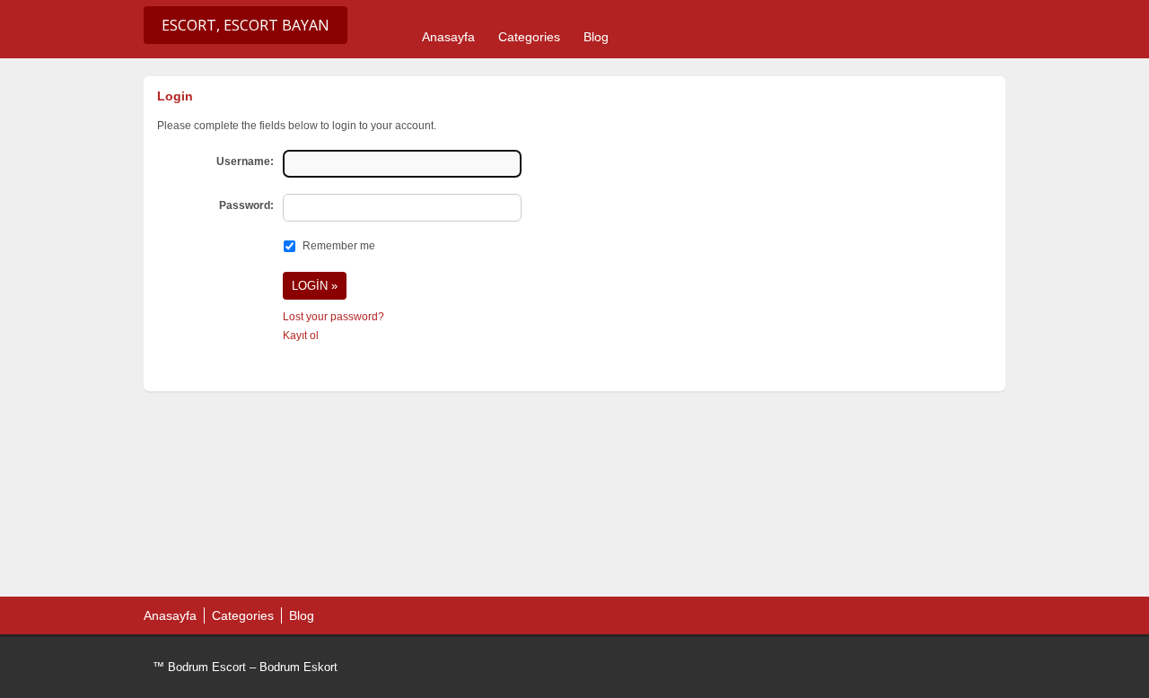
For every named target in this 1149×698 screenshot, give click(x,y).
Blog (596, 37)
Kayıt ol (301, 335)
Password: (246, 205)
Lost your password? (333, 316)
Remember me (339, 246)
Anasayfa (448, 37)
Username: (245, 161)
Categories (529, 37)
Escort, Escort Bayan (245, 25)
